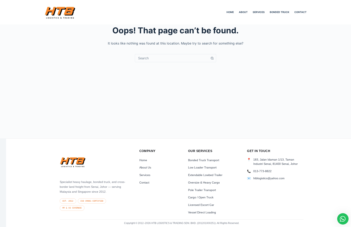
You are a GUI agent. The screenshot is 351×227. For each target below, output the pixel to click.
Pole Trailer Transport (202, 190)
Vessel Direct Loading (202, 212)
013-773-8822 (262, 171)
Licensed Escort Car (201, 204)
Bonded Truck (279, 12)
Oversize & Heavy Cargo (204, 182)
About (243, 12)
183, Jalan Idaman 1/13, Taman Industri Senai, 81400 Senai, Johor (275, 161)
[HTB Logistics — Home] (73, 163)
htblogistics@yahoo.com (269, 178)
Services (259, 12)
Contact (300, 12)
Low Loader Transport (202, 167)
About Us (145, 167)
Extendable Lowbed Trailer (205, 175)
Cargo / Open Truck (200, 197)
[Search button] (212, 58)
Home (230, 12)
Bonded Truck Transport (203, 160)
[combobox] (171, 58)
